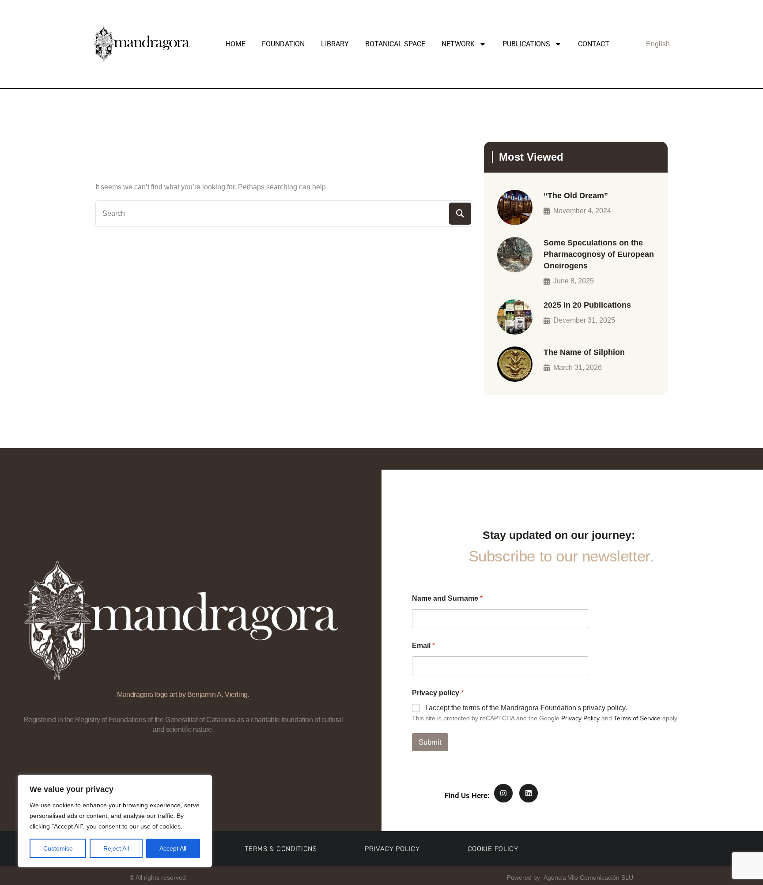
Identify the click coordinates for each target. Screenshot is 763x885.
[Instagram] (503, 793)
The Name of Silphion (584, 352)
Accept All (172, 848)
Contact (593, 44)
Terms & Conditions (281, 849)
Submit (430, 742)
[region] (115, 821)
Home (236, 44)
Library (335, 44)
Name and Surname (447, 598)
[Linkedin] (528, 793)
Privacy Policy (580, 718)
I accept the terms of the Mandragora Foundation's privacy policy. (526, 708)
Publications (526, 44)
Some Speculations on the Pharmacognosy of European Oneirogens (599, 254)
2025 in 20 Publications (587, 305)
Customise (58, 848)
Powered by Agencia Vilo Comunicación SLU (569, 877)
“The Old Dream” (576, 195)
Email (423, 645)
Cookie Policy (493, 849)
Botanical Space (395, 44)
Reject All (116, 848)
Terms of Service (637, 718)
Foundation (283, 44)
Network (458, 44)
